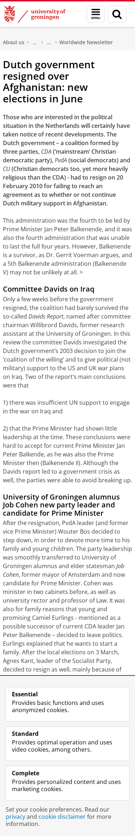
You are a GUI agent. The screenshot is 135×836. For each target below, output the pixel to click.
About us (13, 42)
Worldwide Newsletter (86, 42)
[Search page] (117, 14)
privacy (15, 816)
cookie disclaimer (62, 816)
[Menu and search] (95, 14)
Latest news (35, 42)
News (49, 42)
